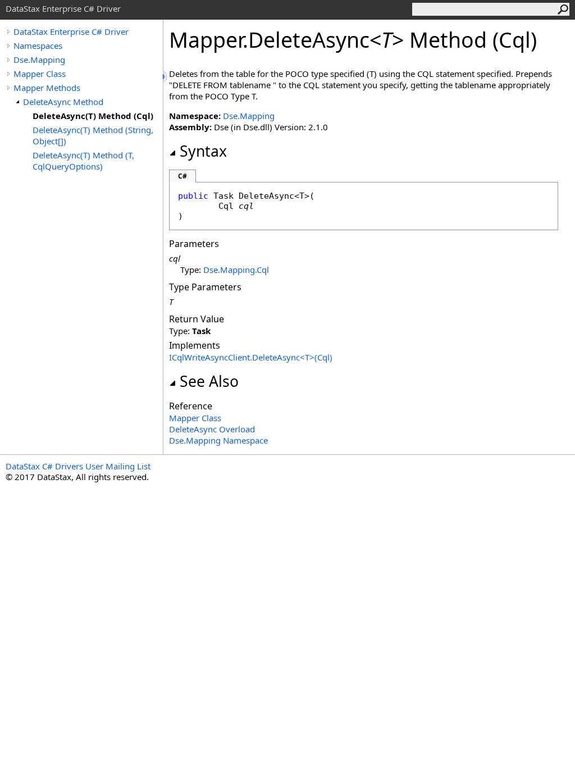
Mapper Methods (46, 87)
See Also (209, 381)
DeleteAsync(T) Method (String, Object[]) (93, 135)
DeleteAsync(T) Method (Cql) (93, 115)
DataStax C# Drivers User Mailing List (78, 466)
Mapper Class (39, 73)
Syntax (203, 151)
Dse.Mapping (39, 59)
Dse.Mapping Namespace (218, 440)
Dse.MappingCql (236, 269)
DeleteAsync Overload (212, 429)
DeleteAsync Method (63, 101)
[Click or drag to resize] (165, 76)
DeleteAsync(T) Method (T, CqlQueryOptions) (83, 160)
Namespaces (37, 45)
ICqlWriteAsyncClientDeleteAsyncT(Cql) (250, 357)
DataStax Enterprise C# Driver (71, 31)
